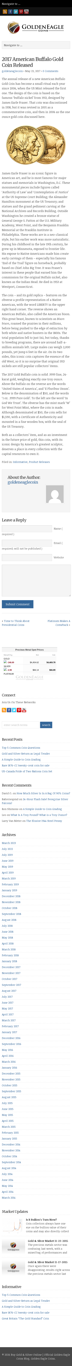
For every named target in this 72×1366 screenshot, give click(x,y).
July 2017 (7, 996)
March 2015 (9, 1126)
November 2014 (11, 1150)
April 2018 (8, 943)
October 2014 (9, 1156)
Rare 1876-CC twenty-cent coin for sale (25, 765)
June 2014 (7, 1180)
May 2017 (7, 1008)
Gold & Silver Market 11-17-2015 (47, 1262)
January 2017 (9, 1032)
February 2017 (10, 1026)
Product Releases (39, 462)
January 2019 (9, 890)
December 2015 (11, 1073)
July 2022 (7, 849)
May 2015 (7, 1115)
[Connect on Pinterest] (21, 11)
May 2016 (7, 1050)
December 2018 (11, 896)
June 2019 (7, 860)
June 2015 (7, 1109)
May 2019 (7, 866)
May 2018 (7, 937)
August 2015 (9, 1097)
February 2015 (10, 1132)
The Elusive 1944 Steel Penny (44, 821)
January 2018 (9, 961)
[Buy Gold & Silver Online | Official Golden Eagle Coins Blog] (36, 33)
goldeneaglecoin (12, 71)
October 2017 (9, 979)
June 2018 (7, 931)
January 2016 (9, 1067)
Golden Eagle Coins (43, 1358)
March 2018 (9, 949)
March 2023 (9, 843)
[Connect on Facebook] (10, 11)
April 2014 (7, 1191)
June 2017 (7, 1002)
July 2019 (7, 855)
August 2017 (9, 990)
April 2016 (8, 1056)
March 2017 (9, 1020)
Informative (20, 462)
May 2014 (7, 1186)
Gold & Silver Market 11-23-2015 (48, 1241)
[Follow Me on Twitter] (15, 11)
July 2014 (7, 1174)
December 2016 (11, 1038)
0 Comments (50, 71)
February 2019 (10, 884)
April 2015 (8, 1121)
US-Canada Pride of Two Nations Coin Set (27, 771)
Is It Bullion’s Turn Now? (41, 1219)
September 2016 (11, 1044)
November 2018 (11, 902)
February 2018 (10, 955)
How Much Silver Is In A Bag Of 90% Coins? (43, 793)
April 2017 (7, 1014)
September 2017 (11, 985)
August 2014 (9, 1168)
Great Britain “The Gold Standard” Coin (25, 1318)
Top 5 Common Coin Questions (21, 747)
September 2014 (11, 1162)
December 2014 (11, 1144)
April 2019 (8, 872)
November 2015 (11, 1079)
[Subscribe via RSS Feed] (5, 11)
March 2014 (9, 1197)
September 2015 (11, 1091)
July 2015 (7, 1103)
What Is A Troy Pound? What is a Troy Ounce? (39, 815)
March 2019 (9, 878)
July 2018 (7, 925)
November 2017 (11, 973)
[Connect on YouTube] (26, 11)
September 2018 (11, 914)
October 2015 (9, 1085)
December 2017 (11, 967)
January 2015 (9, 1138)
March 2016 (9, 1061)
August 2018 (9, 920)
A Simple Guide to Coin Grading (21, 759)
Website (59, 557)
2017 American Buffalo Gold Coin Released (32, 62)
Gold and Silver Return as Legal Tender (26, 753)
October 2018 (9, 908)
